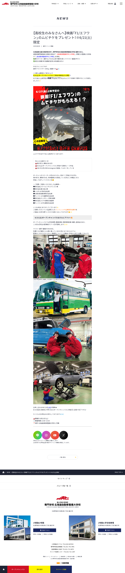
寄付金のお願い (71, 556)
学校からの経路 (48, 534)
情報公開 (80, 556)
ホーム (3, 472)
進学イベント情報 (48, 46)
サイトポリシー (55, 556)
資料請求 (40, 569)
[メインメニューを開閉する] (121, 4)
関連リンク (46, 556)
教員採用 (63, 556)
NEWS (8, 472)
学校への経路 (37, 534)
